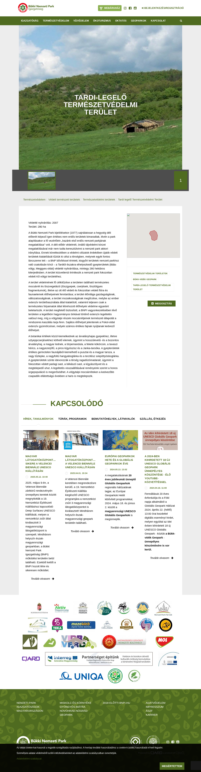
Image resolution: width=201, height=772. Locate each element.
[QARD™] (31, 659)
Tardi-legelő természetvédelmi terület (152, 287)
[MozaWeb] (81, 625)
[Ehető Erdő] (134, 676)
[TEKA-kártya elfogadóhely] (57, 625)
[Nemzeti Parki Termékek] (163, 608)
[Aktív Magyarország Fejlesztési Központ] (61, 608)
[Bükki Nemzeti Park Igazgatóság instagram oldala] (125, 8)
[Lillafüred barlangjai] (49, 642)
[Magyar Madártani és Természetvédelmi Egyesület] (124, 608)
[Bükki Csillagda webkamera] (138, 6)
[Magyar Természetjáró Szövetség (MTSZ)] (115, 676)
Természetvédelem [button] (56, 20)
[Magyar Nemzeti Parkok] (83, 608)
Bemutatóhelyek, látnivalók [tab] (113, 418)
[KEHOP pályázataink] (168, 659)
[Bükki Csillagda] (107, 625)
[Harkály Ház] (30, 642)
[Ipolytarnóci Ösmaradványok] (127, 625)
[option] (41, 180)
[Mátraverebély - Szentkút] (123, 642)
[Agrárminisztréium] (39, 608)
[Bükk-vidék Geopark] (146, 625)
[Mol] (164, 642)
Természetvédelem (34, 199)
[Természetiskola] (38, 625)
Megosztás (163, 303)
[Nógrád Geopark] (105, 608)
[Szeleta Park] (165, 625)
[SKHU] (99, 659)
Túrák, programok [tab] (72, 418)
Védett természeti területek (64, 199)
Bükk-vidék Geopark (145, 279)
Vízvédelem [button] (81, 20)
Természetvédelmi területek (99, 199)
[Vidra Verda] (79, 642)
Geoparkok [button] (138, 20)
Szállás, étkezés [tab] (153, 418)
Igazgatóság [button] (29, 20)
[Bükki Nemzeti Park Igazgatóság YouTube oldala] (135, 8)
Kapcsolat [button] (158, 20)
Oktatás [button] (121, 20)
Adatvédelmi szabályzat (29, 758)
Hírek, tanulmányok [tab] (38, 418)
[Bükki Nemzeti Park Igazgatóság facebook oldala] (130, 8)
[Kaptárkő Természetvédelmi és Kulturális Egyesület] (143, 608)
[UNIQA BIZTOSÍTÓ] (81, 676)
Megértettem (172, 766)
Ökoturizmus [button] (102, 20)
